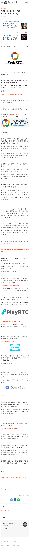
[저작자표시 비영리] (17, 489)
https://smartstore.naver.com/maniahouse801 (13, 33)
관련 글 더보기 (5, 511)
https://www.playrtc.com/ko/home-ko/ (11, 321)
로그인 (26, 3)
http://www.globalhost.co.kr (9, 21)
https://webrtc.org (14, 114)
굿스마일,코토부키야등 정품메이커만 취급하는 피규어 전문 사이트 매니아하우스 (10, 38)
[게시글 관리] (8, 489)
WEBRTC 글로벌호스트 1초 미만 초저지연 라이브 (10, 24)
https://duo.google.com (7, 396)
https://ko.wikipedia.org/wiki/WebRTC (11, 94)
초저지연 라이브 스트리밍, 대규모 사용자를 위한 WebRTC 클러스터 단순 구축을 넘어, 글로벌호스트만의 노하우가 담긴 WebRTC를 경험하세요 (10, 27)
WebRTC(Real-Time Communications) (10, 12)
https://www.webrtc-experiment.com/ (11, 428)
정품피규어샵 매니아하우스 (10, 35)
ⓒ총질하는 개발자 (5, 545)
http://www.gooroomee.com (8, 341)
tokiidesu (18, 545)
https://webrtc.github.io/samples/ (10, 285)
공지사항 (6, 541)
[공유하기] (6, 489)
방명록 (14, 541)
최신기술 (3, 8)
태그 (11, 541)
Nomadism (5, 525)
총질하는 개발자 (8, 523)
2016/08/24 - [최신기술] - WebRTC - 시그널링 (13, 478)
